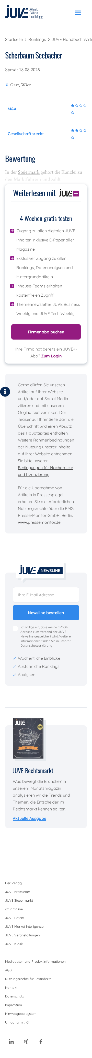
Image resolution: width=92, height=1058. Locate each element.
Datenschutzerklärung (36, 645)
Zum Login (51, 356)
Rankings (37, 39)
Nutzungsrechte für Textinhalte (28, 979)
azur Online (14, 909)
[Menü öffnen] (78, 12)
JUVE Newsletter (17, 892)
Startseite (14, 39)
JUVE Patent (14, 918)
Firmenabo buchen (46, 331)
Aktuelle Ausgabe (29, 818)
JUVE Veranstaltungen (22, 935)
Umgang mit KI (17, 1022)
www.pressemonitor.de (39, 522)
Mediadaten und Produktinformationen (35, 961)
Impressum (13, 1005)
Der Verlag (13, 883)
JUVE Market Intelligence (24, 926)
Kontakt (11, 987)
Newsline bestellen (46, 612)
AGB (8, 970)
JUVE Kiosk (14, 944)
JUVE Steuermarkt (19, 900)
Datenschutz (14, 996)
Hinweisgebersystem (21, 1014)
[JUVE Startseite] (24, 12)
